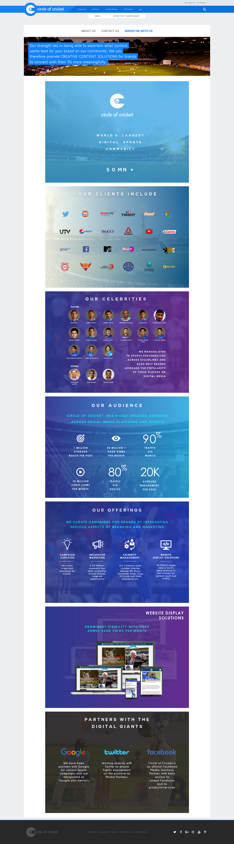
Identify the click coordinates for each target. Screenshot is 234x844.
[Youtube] (199, 831)
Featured (82, 9)
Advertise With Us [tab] (138, 31)
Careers (115, 832)
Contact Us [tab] (110, 31)
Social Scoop (111, 9)
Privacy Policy (140, 832)
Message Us (190, 3)
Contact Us (92, 832)
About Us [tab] (88, 31)
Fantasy (202, 3)
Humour (95, 9)
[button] (140, 9)
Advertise (126, 832)
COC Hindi (128, 9)
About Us (104, 832)
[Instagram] (192, 831)
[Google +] (186, 831)
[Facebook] (180, 831)
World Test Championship (126, 16)
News (97, 16)
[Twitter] (174, 831)
